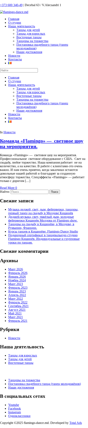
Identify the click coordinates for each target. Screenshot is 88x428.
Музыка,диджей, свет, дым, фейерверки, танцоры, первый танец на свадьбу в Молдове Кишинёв (43, 211)
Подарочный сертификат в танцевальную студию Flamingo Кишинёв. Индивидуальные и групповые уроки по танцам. (44, 238)
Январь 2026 (17, 276)
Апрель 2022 (17, 295)
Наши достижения (29, 52)
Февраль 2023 (17, 287)
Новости (14, 55)
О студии (14, 22)
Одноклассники (19, 416)
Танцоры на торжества (32, 41)
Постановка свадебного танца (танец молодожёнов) (44, 384)
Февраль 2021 (17, 320)
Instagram (14, 412)
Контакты (15, 59)
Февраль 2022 (17, 302)
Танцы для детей (28, 30)
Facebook (14, 408)
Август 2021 (17, 309)
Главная (13, 19)
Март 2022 (15, 298)
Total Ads (75, 423)
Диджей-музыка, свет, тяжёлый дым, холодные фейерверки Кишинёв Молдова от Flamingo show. (43, 218)
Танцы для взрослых (30, 33)
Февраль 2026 (17, 273)
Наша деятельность (21, 26)
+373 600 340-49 (11, 5)
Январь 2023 (17, 291)
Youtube (13, 405)
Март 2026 (15, 269)
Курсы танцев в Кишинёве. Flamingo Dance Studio (43, 231)
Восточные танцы (29, 37)
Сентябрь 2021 (18, 306)
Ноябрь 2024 (17, 280)
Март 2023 (15, 284)
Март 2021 (15, 317)
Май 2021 (15, 313)
